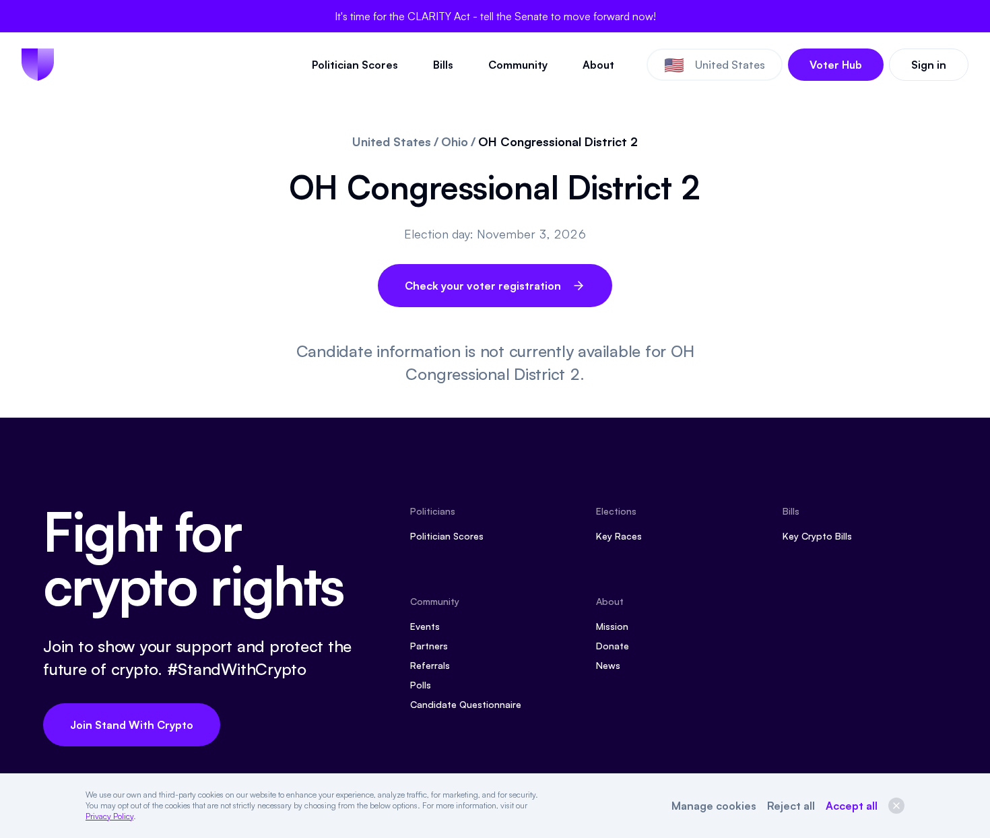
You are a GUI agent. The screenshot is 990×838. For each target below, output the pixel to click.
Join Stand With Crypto (131, 725)
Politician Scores (355, 64)
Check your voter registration (483, 285)
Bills (443, 64)
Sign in (928, 64)
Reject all (791, 805)
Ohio (454, 142)
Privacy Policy (109, 816)
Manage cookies (713, 805)
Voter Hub (836, 64)
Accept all (852, 805)
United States (391, 142)
